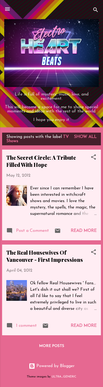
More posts (51, 346)
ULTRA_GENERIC (64, 376)
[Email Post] (57, 233)
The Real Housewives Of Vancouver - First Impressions (44, 256)
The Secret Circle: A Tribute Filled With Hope (41, 161)
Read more (84, 231)
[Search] (95, 11)
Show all (85, 137)
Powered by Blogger (54, 366)
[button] (93, 158)
